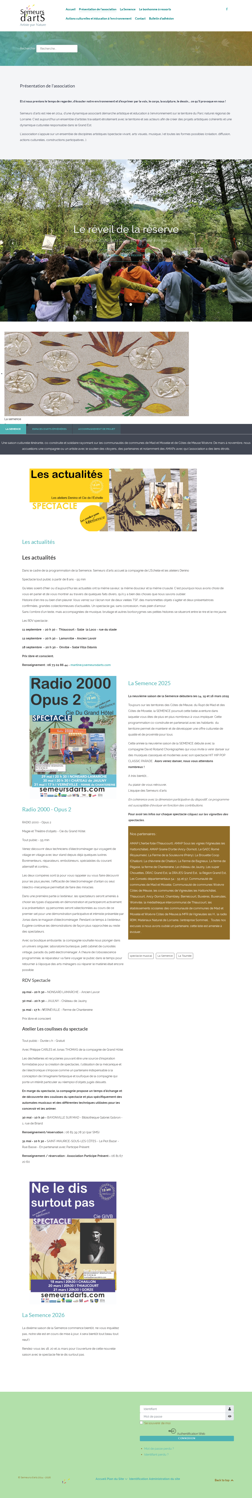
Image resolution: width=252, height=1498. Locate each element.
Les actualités (38, 542)
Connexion (186, 1438)
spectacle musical (141, 955)
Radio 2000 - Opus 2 (46, 809)
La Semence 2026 (43, 1315)
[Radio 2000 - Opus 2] (73, 737)
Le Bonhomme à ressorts (126, 255)
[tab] (13, 429)
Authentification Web (190, 1433)
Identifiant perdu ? (156, 1454)
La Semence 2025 (149, 683)
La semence (12, 419)
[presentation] (13, 243)
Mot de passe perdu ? (159, 1448)
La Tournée (184, 955)
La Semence (165, 955)
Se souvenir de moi (157, 1423)
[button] (121, 304)
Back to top (222, 1480)
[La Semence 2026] (73, 1243)
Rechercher (28, 48)
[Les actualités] (113, 499)
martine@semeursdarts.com (90, 665)
